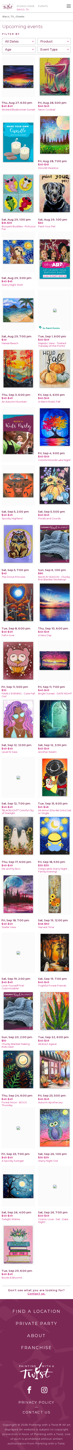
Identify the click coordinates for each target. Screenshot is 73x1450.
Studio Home (25, 6)
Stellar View (9, 927)
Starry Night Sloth (12, 284)
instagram (44, 1389)
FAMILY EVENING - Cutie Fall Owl (18, 695)
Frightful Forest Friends (52, 985)
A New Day (44, 635)
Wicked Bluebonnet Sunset (18, 109)
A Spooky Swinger (13, 1160)
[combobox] (19, 41)
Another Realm (47, 752)
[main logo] (8, 5)
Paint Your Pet (46, 226)
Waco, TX (8, 16)
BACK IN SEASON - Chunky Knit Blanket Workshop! (54, 578)
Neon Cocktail (46, 109)
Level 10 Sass (9, 752)
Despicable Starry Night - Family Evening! (53, 870)
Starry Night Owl (48, 1160)
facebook (29, 1389)
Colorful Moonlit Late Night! (54, 460)
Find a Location (36, 1311)
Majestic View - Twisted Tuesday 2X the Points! (52, 344)
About (36, 1335)
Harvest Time (46, 927)
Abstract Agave (47, 1044)
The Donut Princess (13, 577)
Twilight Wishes (11, 1219)
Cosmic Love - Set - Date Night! (53, 1220)
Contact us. (36, 1293)
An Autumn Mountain (14, 401)
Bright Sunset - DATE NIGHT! (55, 693)
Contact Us (37, 1412)
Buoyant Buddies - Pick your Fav (19, 228)
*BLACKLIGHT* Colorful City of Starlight (18, 812)
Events (43, 6)
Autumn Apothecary (50, 1102)
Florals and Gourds (49, 518)
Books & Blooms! (12, 1277)
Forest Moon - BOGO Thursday (14, 1104)
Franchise (36, 1347)
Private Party (36, 1323)
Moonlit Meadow (48, 168)
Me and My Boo (11, 868)
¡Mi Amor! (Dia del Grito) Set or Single (54, 812)
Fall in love (8, 635)
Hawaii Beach (10, 343)
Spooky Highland (12, 518)
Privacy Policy (36, 1402)
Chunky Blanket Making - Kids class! (16, 1045)
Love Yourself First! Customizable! (13, 987)
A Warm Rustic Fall (49, 401)
